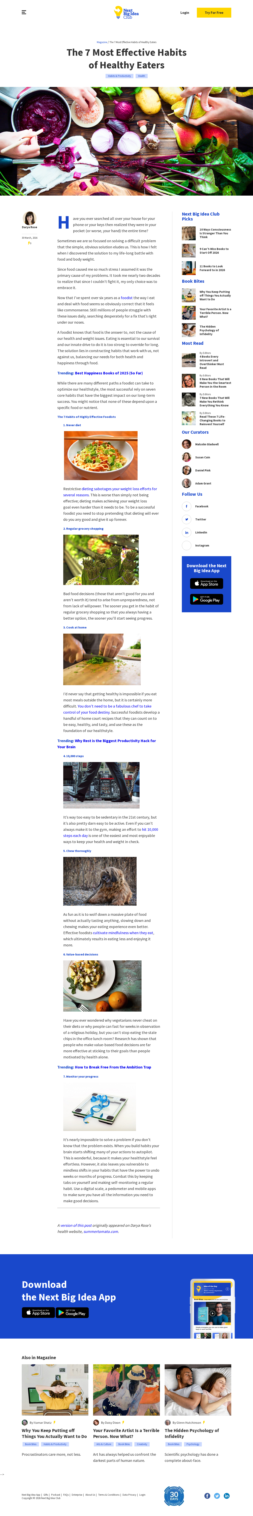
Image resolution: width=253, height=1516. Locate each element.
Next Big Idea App (31, 1494)
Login (184, 12)
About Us (90, 1494)
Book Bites (30, 1444)
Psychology (193, 1444)
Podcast (55, 1494)
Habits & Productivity (119, 76)
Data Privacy (129, 1494)
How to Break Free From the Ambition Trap (113, 1067)
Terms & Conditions (108, 1494)
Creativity (142, 1444)
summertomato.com (100, 1231)
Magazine (102, 42)
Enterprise (77, 1494)
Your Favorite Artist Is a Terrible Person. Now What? (126, 1433)
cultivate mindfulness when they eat (123, 932)
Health (141, 76)
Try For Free (214, 12)
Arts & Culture (103, 1444)
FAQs (66, 1494)
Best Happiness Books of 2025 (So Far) (109, 372)
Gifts (45, 1494)
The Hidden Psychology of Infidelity (192, 1433)
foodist (127, 297)
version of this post (76, 1225)
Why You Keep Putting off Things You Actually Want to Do (54, 1433)
